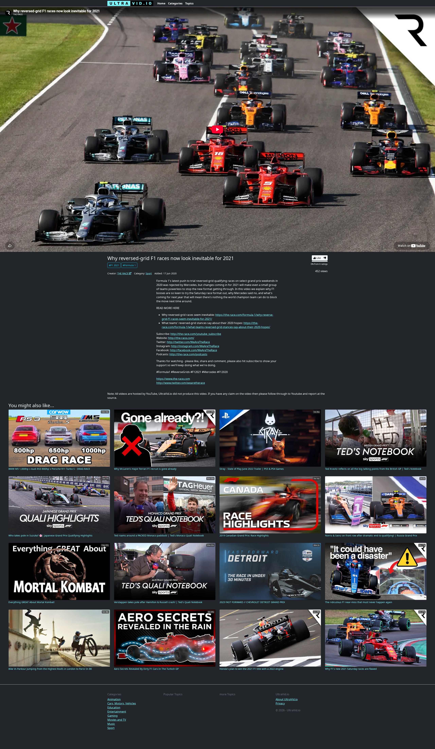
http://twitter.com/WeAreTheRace (188, 342)
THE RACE (123, 273)
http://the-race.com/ (181, 338)
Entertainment (116, 711)
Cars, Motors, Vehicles (121, 703)
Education (113, 707)
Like (318, 258)
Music (111, 724)
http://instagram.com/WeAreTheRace (195, 346)
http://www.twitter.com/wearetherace (180, 383)
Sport (149, 273)
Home (161, 3)
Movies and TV (116, 720)
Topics (189, 3)
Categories (175, 3)
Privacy (280, 703)
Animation (114, 699)
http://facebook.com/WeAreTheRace (193, 350)
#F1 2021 (114, 265)
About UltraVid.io (287, 699)
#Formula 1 (129, 265)
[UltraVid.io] (130, 3)
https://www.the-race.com (173, 379)
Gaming (112, 716)
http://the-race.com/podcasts (188, 354)
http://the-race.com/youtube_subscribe (195, 334)
